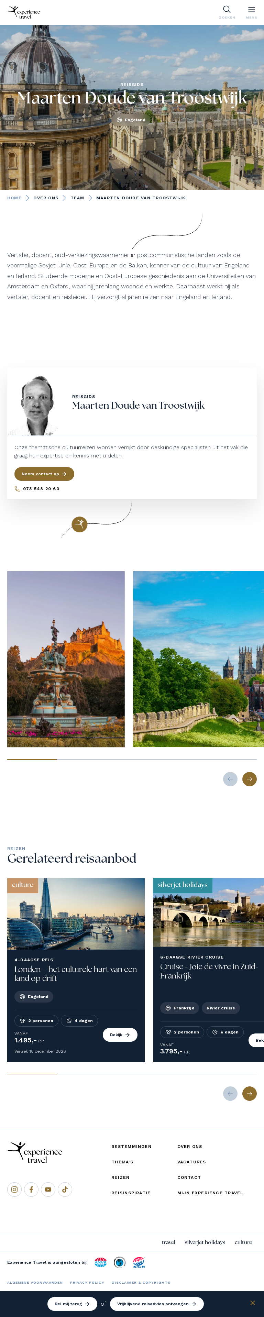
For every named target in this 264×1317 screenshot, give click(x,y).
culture (243, 1242)
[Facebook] (31, 1189)
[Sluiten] (253, 1304)
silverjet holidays (205, 1242)
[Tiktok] (65, 1189)
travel (168, 1242)
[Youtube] (48, 1189)
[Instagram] (14, 1189)
